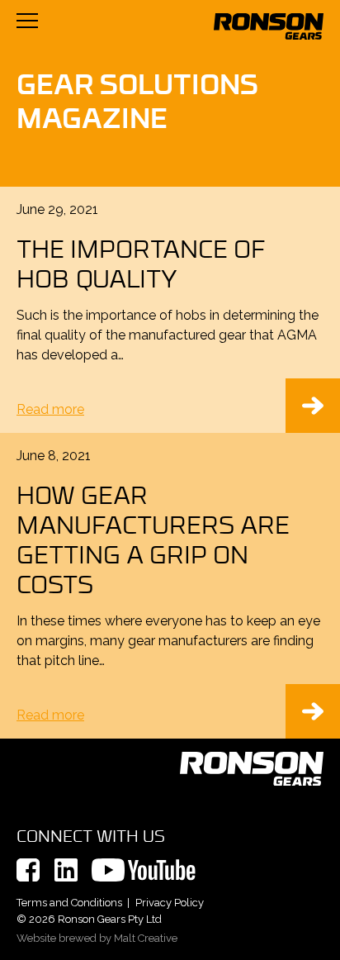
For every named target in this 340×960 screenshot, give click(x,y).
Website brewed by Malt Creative (97, 938)
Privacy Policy (169, 902)
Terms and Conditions (69, 902)
